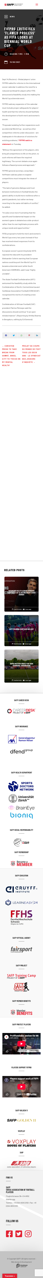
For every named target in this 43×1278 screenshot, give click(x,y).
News (12, 17)
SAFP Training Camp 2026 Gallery (21, 629)
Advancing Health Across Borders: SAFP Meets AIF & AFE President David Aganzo (21, 593)
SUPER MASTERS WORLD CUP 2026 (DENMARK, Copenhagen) (21, 665)
